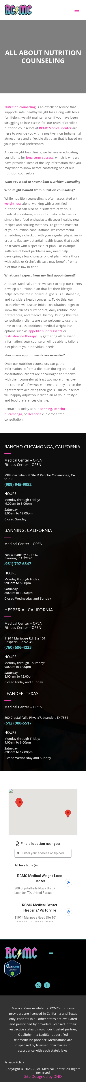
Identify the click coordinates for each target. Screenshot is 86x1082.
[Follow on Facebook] (47, 985)
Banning (46, 409)
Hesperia (34, 414)
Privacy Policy (14, 1062)
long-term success (39, 157)
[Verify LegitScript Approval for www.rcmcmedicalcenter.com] (12, 976)
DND (58, 1076)
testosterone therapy (20, 336)
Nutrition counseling (20, 107)
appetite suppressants (45, 331)
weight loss (12, 203)
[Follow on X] (38, 985)
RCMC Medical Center (55, 128)
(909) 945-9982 (18, 484)
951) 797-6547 (18, 563)
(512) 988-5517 (18, 723)
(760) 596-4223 (18, 647)
